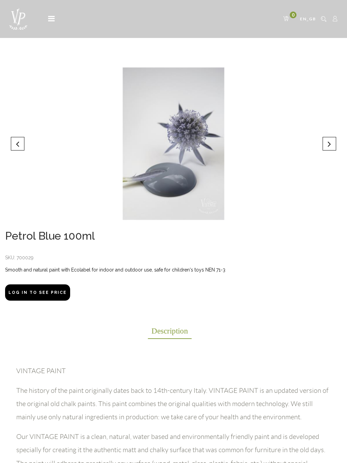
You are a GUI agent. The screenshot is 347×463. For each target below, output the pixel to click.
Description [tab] (169, 331)
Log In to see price (37, 292)
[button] (17, 143)
